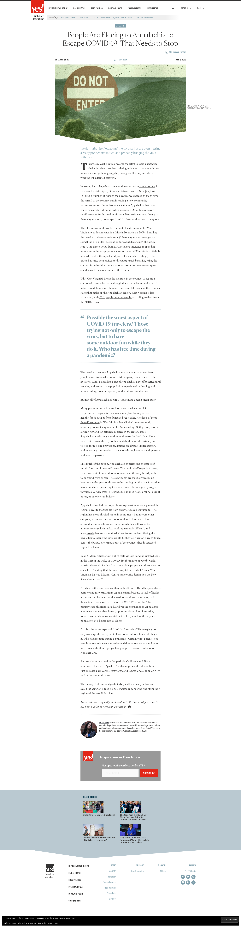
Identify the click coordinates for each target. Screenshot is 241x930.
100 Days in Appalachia (140, 702)
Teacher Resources (109, 882)
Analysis (120, 25)
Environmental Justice (58, 8)
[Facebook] (183, 877)
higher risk (104, 620)
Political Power (115, 8)
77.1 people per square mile (115, 297)
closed (91, 671)
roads (90, 533)
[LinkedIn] (188, 882)
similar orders (147, 186)
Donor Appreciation (137, 871)
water (140, 519)
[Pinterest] (183, 882)
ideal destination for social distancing (120, 242)
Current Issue (74, 900)
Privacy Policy (111, 893)
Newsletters (152, 8)
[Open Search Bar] (173, 8)
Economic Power (135, 8)
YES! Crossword (145, 17)
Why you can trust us (177, 52)
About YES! (112, 871)
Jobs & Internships (110, 887)
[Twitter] (188, 877)
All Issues (163, 871)
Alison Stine (63, 59)
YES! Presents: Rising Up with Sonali (113, 17)
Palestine (84, 17)
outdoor (133, 634)
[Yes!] (37, 7)
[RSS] (193, 882)
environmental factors (112, 616)
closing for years (95, 592)
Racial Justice (79, 8)
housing (107, 524)
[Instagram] (193, 877)
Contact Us (112, 898)
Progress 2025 (68, 17)
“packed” (111, 666)
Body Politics (97, 8)
